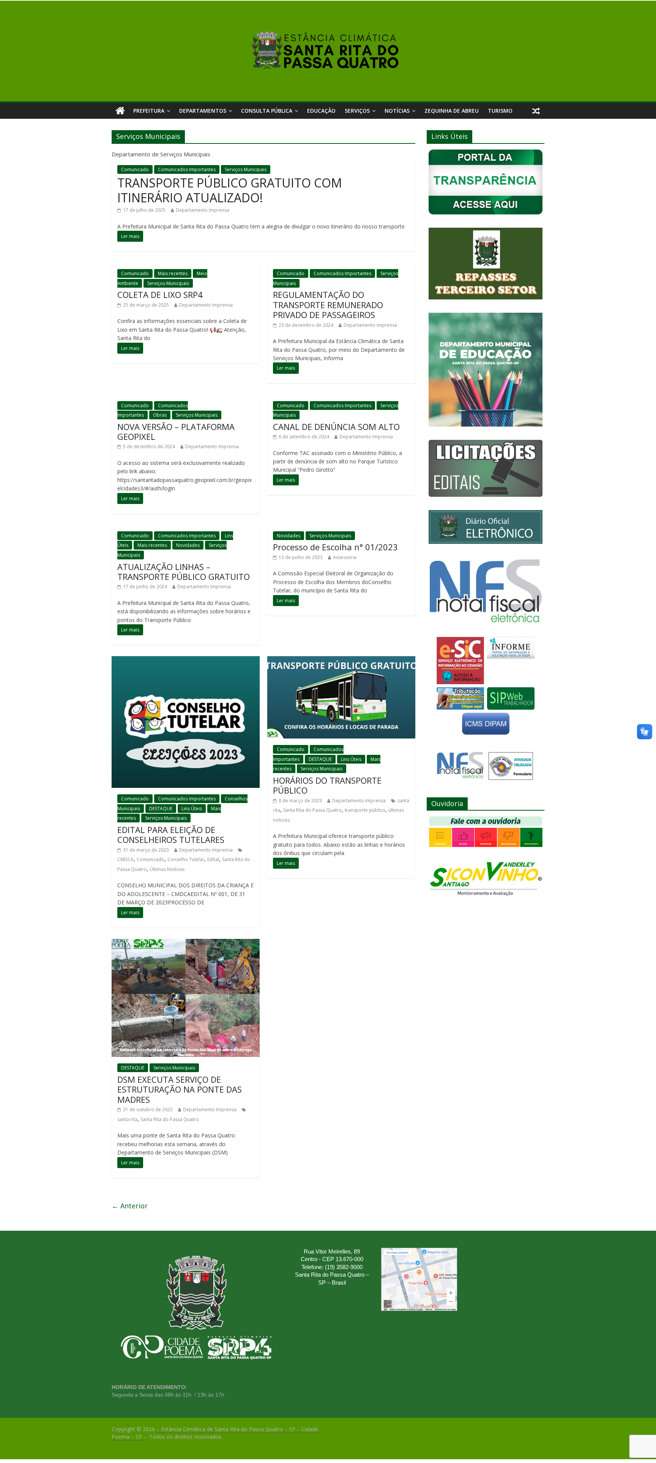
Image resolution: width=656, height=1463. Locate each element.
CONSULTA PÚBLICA (266, 110)
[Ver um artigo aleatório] (536, 111)
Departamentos (202, 110)
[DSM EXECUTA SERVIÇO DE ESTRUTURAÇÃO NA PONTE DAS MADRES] (186, 943)
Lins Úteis (191, 808)
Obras (160, 415)
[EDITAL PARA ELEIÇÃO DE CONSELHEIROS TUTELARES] (186, 661)
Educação (321, 110)
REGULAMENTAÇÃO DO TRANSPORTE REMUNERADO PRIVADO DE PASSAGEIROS (328, 304)
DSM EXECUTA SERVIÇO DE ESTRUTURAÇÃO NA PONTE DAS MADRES (179, 1089)
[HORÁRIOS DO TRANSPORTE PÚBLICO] (341, 661)
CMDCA (125, 859)
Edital (213, 859)
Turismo (500, 110)
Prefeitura (148, 110)
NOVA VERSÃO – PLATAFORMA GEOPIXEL (176, 431)
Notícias (397, 110)
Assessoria (344, 557)
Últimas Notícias (167, 869)
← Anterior (130, 1205)
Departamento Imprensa (202, 210)
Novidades (188, 545)
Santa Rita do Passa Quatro (312, 810)
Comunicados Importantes (187, 169)
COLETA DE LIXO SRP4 (160, 294)
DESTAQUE (160, 808)
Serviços (357, 110)
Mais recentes (173, 273)
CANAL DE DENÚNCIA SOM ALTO (336, 426)
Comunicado (135, 169)
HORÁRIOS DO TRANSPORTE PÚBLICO (327, 785)
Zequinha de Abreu (451, 110)
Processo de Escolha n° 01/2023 (335, 547)
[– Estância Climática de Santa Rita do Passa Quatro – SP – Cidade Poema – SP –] (120, 111)
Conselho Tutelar (185, 859)
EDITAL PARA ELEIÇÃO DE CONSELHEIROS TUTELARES (170, 834)
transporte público (365, 810)
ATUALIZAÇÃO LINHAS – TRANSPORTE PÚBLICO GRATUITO (183, 571)
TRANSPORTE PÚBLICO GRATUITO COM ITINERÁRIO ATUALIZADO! (229, 190)
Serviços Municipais (245, 169)
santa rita (127, 1119)
